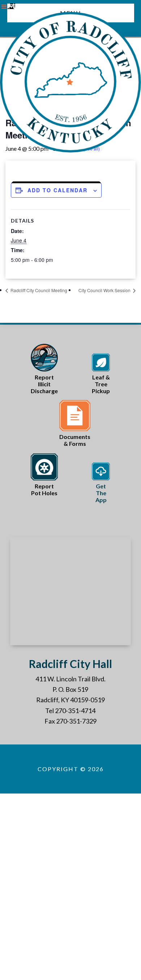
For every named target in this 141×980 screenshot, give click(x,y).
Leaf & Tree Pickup (101, 384)
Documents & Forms (74, 440)
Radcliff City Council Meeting (38, 290)
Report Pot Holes (44, 489)
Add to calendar (57, 190)
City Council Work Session (105, 290)
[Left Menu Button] (4, 6)
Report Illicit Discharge (44, 384)
